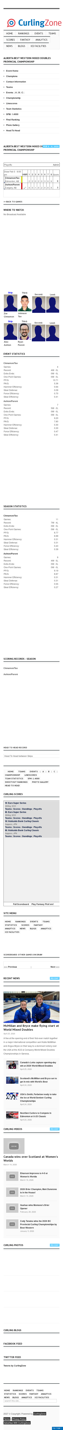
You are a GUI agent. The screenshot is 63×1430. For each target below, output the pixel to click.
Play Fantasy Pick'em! (42, 904)
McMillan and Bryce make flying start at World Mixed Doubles (31, 1028)
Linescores (11, 103)
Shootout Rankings (16, 782)
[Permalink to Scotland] (12, 1080)
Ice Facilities (38, 46)
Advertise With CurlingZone (17, 1422)
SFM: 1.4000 (12, 114)
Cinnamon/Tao (12, 177)
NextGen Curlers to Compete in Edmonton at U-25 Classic (35, 1114)
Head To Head (13, 130)
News (9, 46)
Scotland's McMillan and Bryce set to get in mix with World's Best (38, 1080)
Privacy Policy (19, 1418)
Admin (56, 164)
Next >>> (55, 966)
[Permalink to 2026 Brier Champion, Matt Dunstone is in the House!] (12, 1192)
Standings (27, 808)
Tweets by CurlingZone (15, 1365)
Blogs (21, 46)
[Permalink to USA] (12, 1096)
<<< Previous (10, 966)
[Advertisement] (31, 258)
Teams (52, 33)
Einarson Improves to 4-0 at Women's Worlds (34, 1175)
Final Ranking (13, 119)
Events (39, 33)
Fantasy (25, 39)
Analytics (41, 39)
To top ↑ (57, 1428)
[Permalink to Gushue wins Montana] (12, 1208)
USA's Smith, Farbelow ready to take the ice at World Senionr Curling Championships (38, 1097)
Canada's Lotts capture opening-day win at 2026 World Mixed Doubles (38, 1064)
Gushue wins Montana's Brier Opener (34, 1206)
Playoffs (38, 808)
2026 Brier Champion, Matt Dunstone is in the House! (38, 1191)
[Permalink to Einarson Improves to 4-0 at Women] (12, 1176)
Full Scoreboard (21, 904)
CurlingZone (40, 1413)
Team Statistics (14, 108)
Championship (13, 97)
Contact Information (16, 81)
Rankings (23, 33)
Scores (10, 39)
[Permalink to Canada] (12, 1065)
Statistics (11, 925)
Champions (12, 76)
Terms (7, 1418)
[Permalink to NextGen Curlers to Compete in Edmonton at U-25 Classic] (12, 1115)
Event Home (12, 70)
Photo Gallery (13, 125)
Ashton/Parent (12, 184)
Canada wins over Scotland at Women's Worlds (31, 1158)
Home (9, 33)
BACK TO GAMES (14, 201)
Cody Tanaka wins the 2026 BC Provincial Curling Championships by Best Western (38, 1224)
